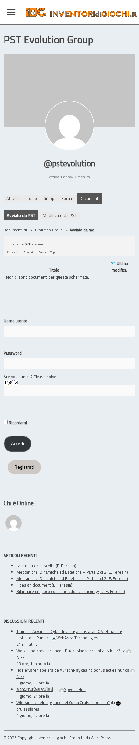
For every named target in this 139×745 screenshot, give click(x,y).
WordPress (101, 737)
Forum (67, 198)
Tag (52, 252)
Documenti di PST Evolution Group (33, 230)
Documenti (89, 198)
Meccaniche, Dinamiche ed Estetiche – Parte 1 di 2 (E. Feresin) (72, 578)
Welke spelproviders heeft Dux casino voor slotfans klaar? (68, 650)
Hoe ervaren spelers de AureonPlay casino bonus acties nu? (70, 670)
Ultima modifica (120, 266)
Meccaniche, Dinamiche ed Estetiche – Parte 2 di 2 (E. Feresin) (72, 572)
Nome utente (15, 321)
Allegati (29, 252)
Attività (12, 198)
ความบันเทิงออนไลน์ (34, 689)
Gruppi (49, 198)
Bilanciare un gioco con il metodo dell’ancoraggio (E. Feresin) (70, 591)
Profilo (31, 198)
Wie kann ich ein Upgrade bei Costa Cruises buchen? (63, 702)
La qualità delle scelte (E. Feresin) (46, 565)
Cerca (42, 252)
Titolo (54, 270)
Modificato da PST (60, 215)
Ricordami (17, 422)
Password (13, 353)
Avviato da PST (21, 215)
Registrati (24, 467)
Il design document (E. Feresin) (44, 585)
